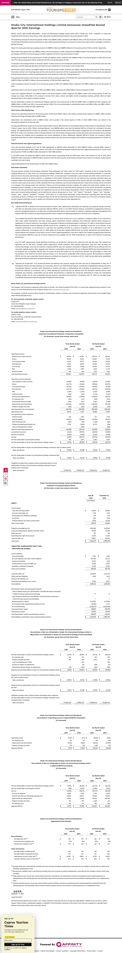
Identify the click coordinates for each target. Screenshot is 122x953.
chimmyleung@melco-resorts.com (26, 321)
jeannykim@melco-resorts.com (25, 308)
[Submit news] (6, 470)
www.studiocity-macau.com (60, 289)
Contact (100, 951)
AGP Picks (5, 2)
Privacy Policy (91, 951)
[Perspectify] (6, 474)
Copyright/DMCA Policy (77, 951)
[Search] (96, 17)
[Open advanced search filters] (100, 17)
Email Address (9, 937)
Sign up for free (18, 944)
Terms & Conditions (62, 951)
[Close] (32, 917)
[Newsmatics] (6, 483)
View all (118, 2)
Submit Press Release (47, 951)
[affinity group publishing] (6, 478)
